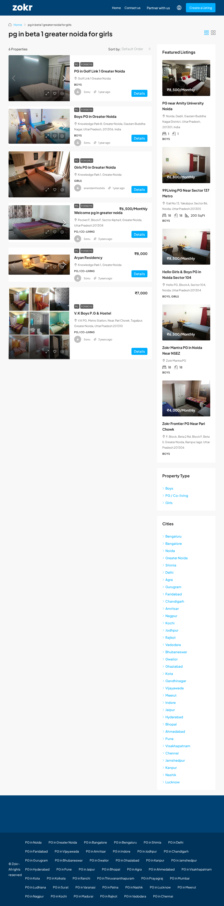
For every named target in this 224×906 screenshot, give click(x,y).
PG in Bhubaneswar (69, 860)
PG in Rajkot (108, 896)
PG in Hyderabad (37, 869)
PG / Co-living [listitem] (176, 495)
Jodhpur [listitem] (171, 630)
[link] (39, 78)
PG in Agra (134, 869)
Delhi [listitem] (169, 572)
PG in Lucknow (160, 887)
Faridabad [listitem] (173, 594)
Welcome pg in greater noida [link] (98, 212)
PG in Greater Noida (63, 842)
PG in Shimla (152, 842)
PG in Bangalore (95, 842)
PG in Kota (32, 878)
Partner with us (158, 8)
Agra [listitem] (169, 579)
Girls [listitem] (169, 503)
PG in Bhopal (111, 869)
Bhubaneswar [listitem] (176, 652)
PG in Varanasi (85, 887)
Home (116, 8)
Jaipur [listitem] (170, 710)
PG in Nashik (134, 887)
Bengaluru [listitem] (173, 536)
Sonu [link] (87, 92)
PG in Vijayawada (67, 851)
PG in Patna (110, 887)
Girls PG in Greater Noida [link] (95, 167)
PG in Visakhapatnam (197, 869)
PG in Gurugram (36, 860)
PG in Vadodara (135, 896)
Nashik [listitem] (170, 775)
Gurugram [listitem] (173, 587)
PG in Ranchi (81, 878)
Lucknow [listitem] (172, 782)
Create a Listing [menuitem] (200, 8)
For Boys (86, 64)
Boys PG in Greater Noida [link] (95, 116)
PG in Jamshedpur (184, 860)
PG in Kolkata (56, 878)
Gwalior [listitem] (171, 659)
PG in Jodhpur (147, 851)
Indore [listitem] (170, 702)
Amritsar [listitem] (172, 608)
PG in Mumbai (179, 878)
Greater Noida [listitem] (176, 558)
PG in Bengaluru (125, 842)
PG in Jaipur (87, 869)
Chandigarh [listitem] (174, 601)
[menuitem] (179, 7)
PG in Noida (33, 842)
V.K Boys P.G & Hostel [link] (92, 313)
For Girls (86, 160)
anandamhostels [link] (94, 188)
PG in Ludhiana (35, 887)
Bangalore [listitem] (173, 543)
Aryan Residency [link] (88, 257)
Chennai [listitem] (172, 753)
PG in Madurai (83, 896)
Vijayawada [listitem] (174, 688)
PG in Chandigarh (176, 851)
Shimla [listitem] (170, 565)
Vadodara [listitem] (173, 644)
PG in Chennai (163, 896)
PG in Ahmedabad (162, 869)
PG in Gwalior (99, 860)
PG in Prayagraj (152, 878)
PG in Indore (121, 851)
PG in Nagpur (34, 896)
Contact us (132, 8)
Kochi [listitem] (170, 623)
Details (139, 93)
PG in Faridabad (36, 851)
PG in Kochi (59, 896)
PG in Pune (64, 869)
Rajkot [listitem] (170, 637)
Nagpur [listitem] (171, 616)
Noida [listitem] (170, 551)
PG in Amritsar (96, 851)
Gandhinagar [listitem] (175, 681)
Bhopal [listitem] (171, 724)
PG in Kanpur (155, 860)
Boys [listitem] (169, 488)
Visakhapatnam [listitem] (177, 746)
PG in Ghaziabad (127, 860)
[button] (206, 32)
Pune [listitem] (169, 738)
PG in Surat (60, 887)
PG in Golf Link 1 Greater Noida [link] (99, 71)
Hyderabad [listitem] (174, 717)
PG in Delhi (175, 842)
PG (77, 64)
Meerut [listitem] (171, 695)
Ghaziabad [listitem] (174, 666)
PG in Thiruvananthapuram (115, 878)
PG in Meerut (187, 887)
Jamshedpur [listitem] (175, 760)
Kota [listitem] (169, 673)
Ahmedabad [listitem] (175, 731)
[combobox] (136, 48)
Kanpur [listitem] (171, 767)
